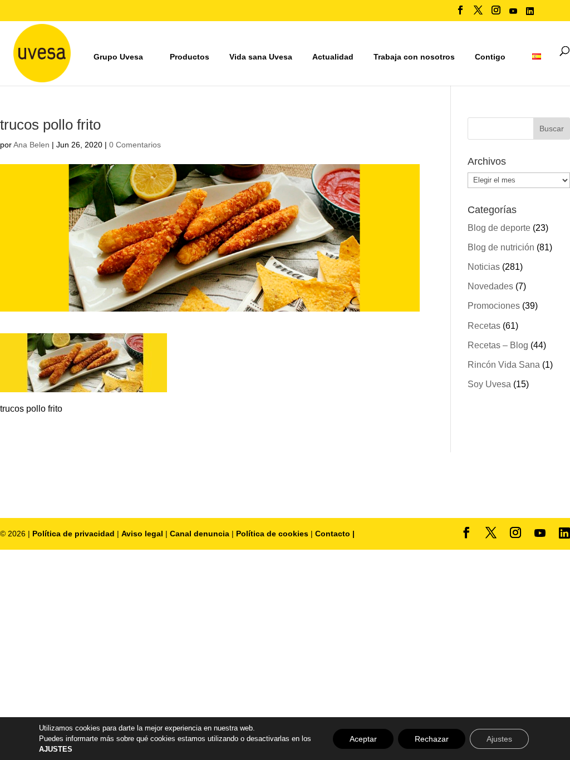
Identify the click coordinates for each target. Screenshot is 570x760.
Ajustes (499, 738)
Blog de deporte (499, 228)
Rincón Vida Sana (504, 364)
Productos (189, 56)
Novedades (490, 286)
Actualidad (332, 56)
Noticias (484, 267)
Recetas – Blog (498, 345)
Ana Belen (31, 144)
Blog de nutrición (501, 247)
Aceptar (363, 738)
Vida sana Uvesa (260, 57)
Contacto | (335, 533)
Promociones (494, 305)
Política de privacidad (74, 533)
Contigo (490, 56)
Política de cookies (273, 533)
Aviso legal (142, 533)
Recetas (484, 325)
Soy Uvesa (489, 384)
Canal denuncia (199, 533)
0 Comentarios (135, 144)
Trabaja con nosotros (414, 57)
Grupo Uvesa (118, 56)
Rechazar (432, 738)
